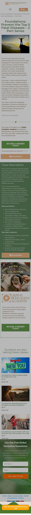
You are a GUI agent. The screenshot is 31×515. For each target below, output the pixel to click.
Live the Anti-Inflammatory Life (15, 507)
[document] (15, 257)
